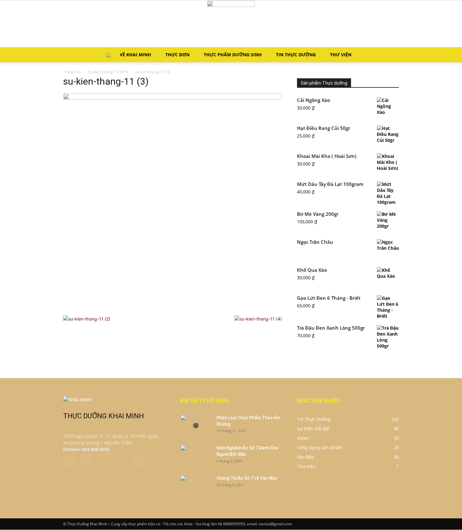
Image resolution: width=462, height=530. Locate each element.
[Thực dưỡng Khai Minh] (231, 24)
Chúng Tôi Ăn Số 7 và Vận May (247, 478)
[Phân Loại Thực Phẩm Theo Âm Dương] (196, 426)
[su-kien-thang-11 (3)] (172, 98)
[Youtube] (137, 461)
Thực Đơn (177, 55)
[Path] (120, 461)
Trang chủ (72, 72)
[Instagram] (86, 460)
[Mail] (103, 461)
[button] (391, 55)
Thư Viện (340, 55)
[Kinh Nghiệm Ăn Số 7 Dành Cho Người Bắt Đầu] (196, 456)
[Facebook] (69, 461)
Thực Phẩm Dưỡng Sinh (233, 55)
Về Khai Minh (135, 55)
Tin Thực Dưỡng (296, 55)
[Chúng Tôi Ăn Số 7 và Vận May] (194, 486)
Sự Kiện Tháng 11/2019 (108, 72)
